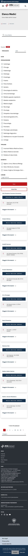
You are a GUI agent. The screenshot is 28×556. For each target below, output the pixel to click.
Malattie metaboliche (9, 100)
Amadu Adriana (6, 219)
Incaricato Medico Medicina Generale (14, 148)
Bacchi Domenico (6, 320)
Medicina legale (8, 104)
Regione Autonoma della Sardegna (11, 1)
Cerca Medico (8, 35)
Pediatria (6, 120)
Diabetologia (7, 71)
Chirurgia (6, 67)
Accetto (15, 552)
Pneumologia (7, 123)
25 (20, 430)
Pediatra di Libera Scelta (10, 155)
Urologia (6, 140)
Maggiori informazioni (8, 209)
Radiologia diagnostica (10, 133)
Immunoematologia (9, 94)
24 (17, 430)
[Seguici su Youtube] (10, 514)
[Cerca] (25, 6)
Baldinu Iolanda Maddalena (9, 397)
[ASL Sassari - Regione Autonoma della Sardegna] (8, 446)
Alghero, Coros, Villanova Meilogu (13, 164)
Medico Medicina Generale (11, 152)
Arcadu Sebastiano (7, 269)
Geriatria (6, 87)
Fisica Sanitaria (8, 84)
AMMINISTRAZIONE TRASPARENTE (9, 503)
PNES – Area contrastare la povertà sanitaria (12, 506)
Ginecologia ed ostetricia (10, 90)
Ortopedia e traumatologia (11, 113)
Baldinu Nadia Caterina (8, 371)
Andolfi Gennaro (6, 244)
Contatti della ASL (6, 544)
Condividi (4, 23)
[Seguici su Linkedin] (7, 514)
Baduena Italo (5, 346)
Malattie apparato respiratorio (12, 97)
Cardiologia (7, 64)
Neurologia (7, 107)
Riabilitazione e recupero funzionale (14, 137)
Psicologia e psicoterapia (10, 130)
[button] (20, 50)
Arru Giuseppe (6, 295)
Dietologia (6, 74)
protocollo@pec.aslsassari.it (10, 472)
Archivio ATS (4, 505)
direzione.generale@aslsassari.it (13, 473)
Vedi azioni (11, 23)
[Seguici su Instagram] (4, 514)
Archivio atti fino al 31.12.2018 (8, 489)
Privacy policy (5, 541)
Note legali (5, 538)
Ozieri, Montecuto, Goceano (11, 167)
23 (15, 430)
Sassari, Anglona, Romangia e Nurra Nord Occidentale (15, 170)
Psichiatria (6, 127)
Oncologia (6, 110)
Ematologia (7, 77)
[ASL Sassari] (2, 1)
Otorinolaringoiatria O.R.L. (11, 117)
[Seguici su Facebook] (2, 514)
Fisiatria (6, 80)
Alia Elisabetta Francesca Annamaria (11, 193)
